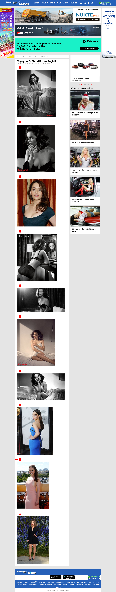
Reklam (31, 577)
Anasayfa (19, 56)
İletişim (25, 577)
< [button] (79, 84)
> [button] (91, 84)
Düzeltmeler (44, 577)
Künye (19, 577)
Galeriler (25, 56)
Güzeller (31, 56)
